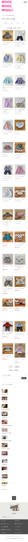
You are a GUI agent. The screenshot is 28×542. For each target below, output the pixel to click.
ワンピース (5, 243)
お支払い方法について (5, 523)
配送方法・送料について (19, 523)
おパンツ (17, 132)
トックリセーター (6, 42)
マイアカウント (17, 529)
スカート (4, 154)
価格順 (14, 28)
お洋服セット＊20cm (7, 308)
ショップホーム (3, 520)
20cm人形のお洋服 (9, 15)
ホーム (3, 15)
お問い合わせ (17, 520)
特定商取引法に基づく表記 (5, 529)
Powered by (7, 538)
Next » (17, 366)
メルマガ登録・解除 (4, 526)
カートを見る (3, 532)
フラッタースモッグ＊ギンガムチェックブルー (19, 335)
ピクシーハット (18, 221)
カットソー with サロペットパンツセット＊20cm (7, 290)
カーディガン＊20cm (20, 199)
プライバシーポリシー (19, 532)
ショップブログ (17, 526)
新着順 (19, 28)
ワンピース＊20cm (6, 64)
